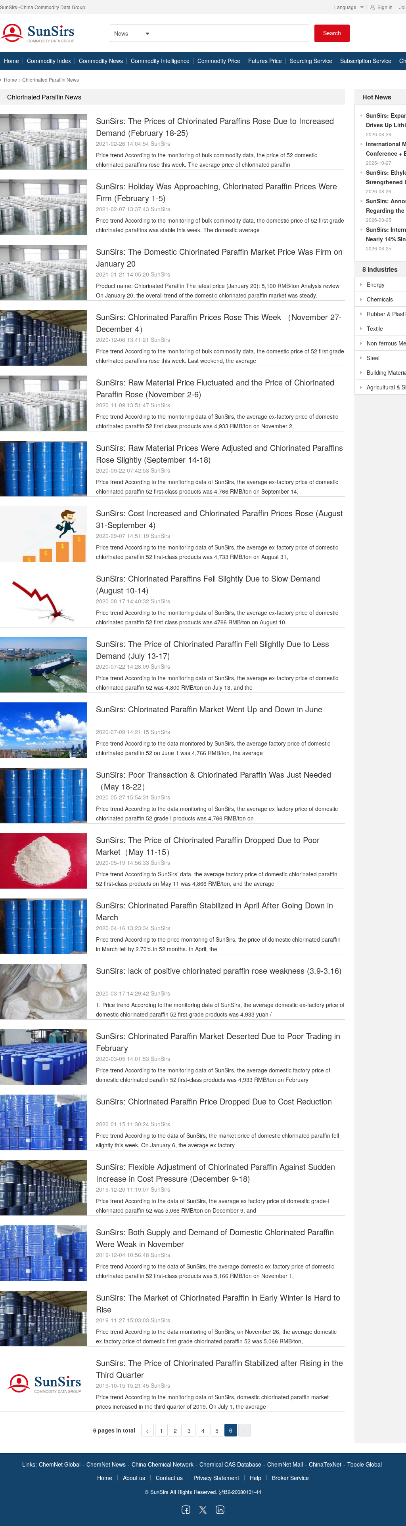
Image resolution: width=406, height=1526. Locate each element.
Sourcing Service (311, 61)
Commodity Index (49, 61)
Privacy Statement (216, 1478)
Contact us (169, 1478)
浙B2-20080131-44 (240, 1491)
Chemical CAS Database (230, 1464)
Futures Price (265, 61)
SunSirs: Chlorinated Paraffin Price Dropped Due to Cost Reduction (214, 1101)
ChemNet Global (59, 1464)
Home (11, 61)
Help (255, 1478)
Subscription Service (365, 61)
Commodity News (101, 61)
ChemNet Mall (285, 1464)
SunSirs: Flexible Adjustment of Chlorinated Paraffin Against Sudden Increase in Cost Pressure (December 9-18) (215, 1172)
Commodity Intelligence (160, 61)
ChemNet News (106, 1464)
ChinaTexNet (325, 1464)
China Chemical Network (162, 1464)
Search (332, 33)
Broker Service (290, 1478)
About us (134, 1478)
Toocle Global (364, 1464)
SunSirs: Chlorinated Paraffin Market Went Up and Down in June (209, 709)
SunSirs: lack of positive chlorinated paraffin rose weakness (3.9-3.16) (219, 970)
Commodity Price (218, 61)
